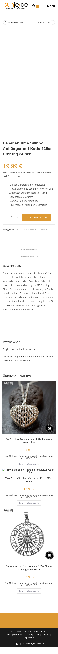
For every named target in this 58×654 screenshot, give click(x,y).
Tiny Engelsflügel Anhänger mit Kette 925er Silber (29, 480)
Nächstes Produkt (42, 22)
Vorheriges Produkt (16, 22)
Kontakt (46, 634)
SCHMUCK (44, 229)
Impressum (29, 637)
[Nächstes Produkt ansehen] (53, 22)
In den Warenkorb (37, 217)
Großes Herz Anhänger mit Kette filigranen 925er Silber (29, 440)
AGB (12, 631)
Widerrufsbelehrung (36, 631)
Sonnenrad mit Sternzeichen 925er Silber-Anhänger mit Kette (29, 568)
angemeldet (20, 356)
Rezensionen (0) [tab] (29, 256)
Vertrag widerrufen (14, 634)
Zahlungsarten (32, 634)
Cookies (20, 631)
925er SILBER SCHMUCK (26, 229)
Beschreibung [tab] (29, 249)
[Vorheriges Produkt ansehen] (5, 22)
